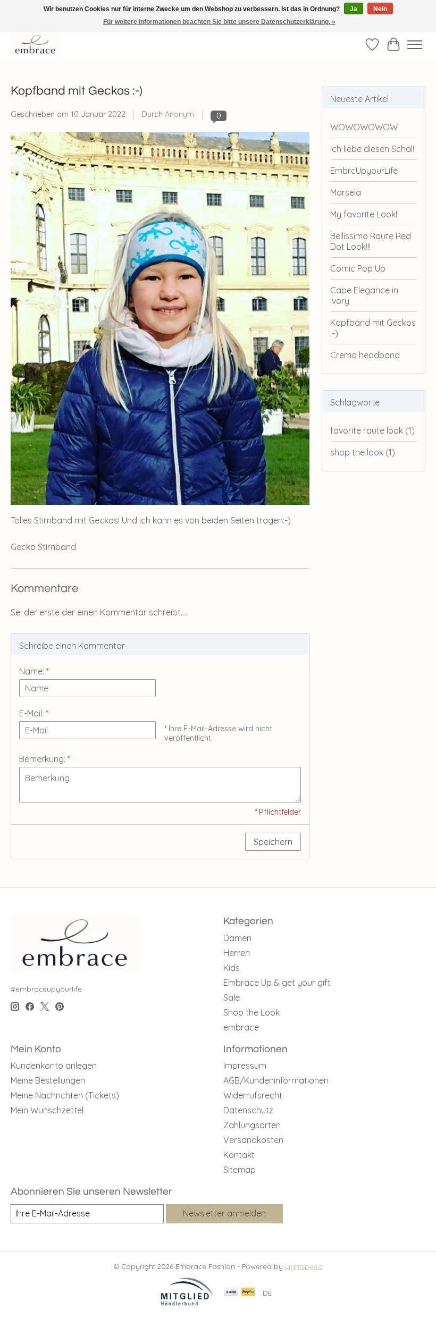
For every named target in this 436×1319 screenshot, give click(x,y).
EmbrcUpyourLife (364, 170)
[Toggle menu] (414, 44)
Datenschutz (248, 1110)
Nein (380, 9)
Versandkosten (253, 1140)
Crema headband (365, 355)
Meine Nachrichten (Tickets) (65, 1095)
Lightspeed (304, 1266)
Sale (231, 997)
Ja (353, 9)
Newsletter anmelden (224, 1213)
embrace (241, 1027)
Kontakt (239, 1154)
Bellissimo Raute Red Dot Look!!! (370, 241)
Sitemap (239, 1169)
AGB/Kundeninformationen (276, 1080)
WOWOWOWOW (364, 127)
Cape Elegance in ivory (364, 295)
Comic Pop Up (357, 268)
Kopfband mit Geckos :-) (76, 90)
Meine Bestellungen (48, 1080)
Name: (34, 671)
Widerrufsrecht (252, 1095)
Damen (237, 938)
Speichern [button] (273, 841)
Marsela (345, 192)
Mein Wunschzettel (47, 1110)
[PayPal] (248, 1293)
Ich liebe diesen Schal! (372, 148)
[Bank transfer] (231, 1293)
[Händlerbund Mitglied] (187, 1303)
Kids (231, 967)
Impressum (244, 1065)
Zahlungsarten (252, 1125)
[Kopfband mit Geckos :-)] (160, 509)
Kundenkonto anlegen (54, 1065)
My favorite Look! (363, 214)
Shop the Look (251, 1012)
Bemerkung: (44, 759)
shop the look (362, 452)
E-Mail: (33, 713)
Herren (236, 953)
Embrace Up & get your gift (277, 982)
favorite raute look (372, 430)
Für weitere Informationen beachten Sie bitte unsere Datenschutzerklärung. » (219, 22)
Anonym (179, 114)
